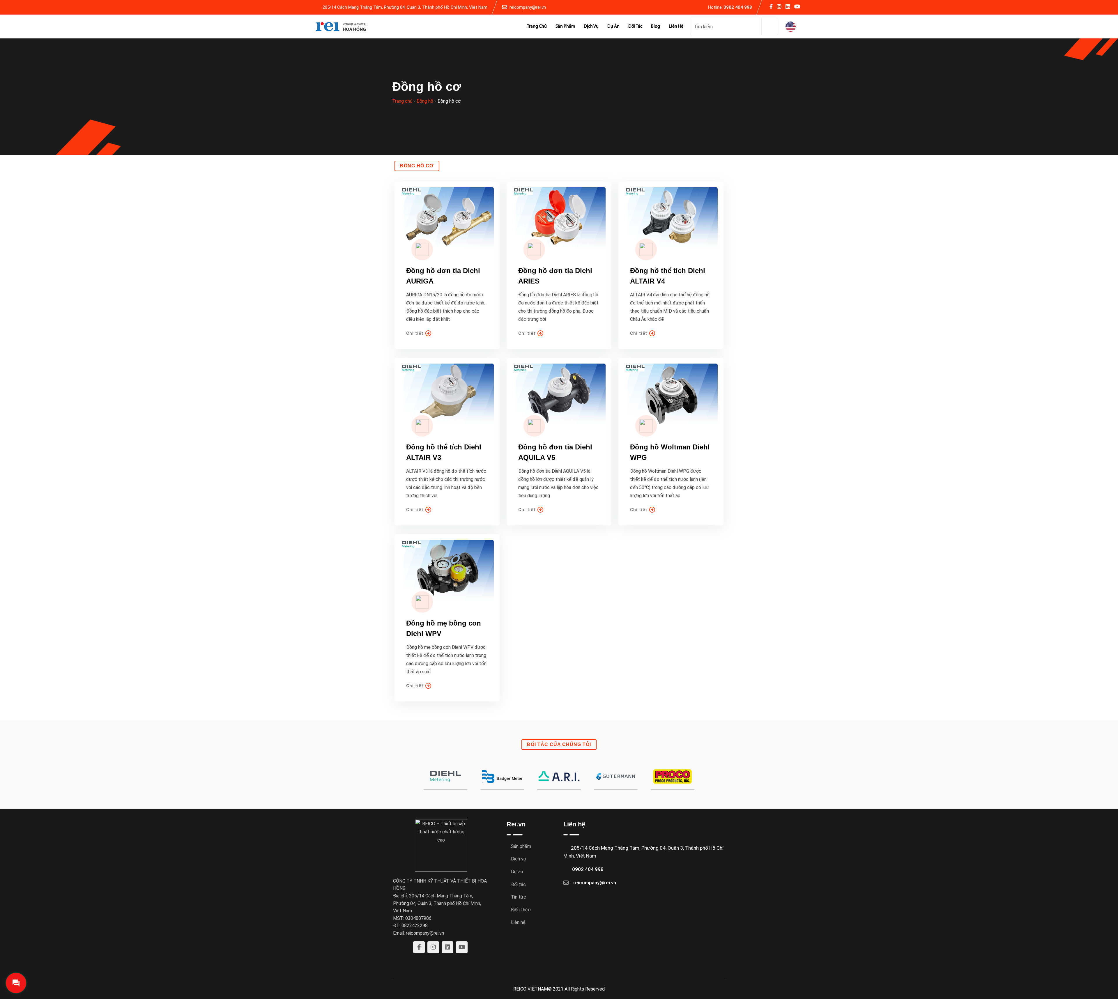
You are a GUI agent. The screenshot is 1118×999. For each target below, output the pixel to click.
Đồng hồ (424, 101)
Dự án (613, 26)
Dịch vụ (591, 26)
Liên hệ (676, 26)
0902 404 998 (737, 7)
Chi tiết (414, 333)
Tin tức (518, 897)
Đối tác (635, 26)
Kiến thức (521, 910)
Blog (655, 26)
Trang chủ (537, 26)
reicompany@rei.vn (528, 7)
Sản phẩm (565, 26)
